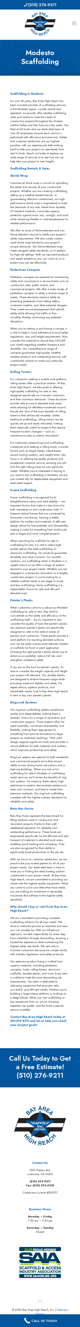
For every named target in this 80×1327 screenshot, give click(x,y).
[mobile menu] (74, 18)
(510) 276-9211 (42, 5)
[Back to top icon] (40, 1301)
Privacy (40, 1314)
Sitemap (62, 1310)
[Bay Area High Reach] (40, 24)
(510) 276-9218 (43, 1185)
